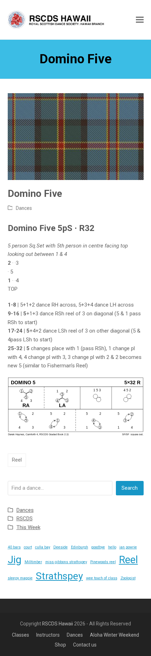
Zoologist (128, 578)
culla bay (42, 547)
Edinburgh (79, 547)
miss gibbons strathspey (66, 562)
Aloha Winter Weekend (114, 635)
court (28, 547)
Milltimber (33, 562)
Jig (14, 560)
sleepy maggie (20, 578)
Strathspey (59, 576)
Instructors (48, 635)
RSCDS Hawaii (57, 623)
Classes (20, 635)
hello (112, 547)
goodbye (98, 547)
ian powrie (128, 547)
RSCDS (25, 518)
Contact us (85, 645)
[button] (140, 19)
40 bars (14, 547)
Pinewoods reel (103, 562)
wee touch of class (101, 578)
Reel (17, 460)
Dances (24, 208)
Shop (60, 645)
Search (130, 488)
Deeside (60, 547)
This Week (28, 527)
